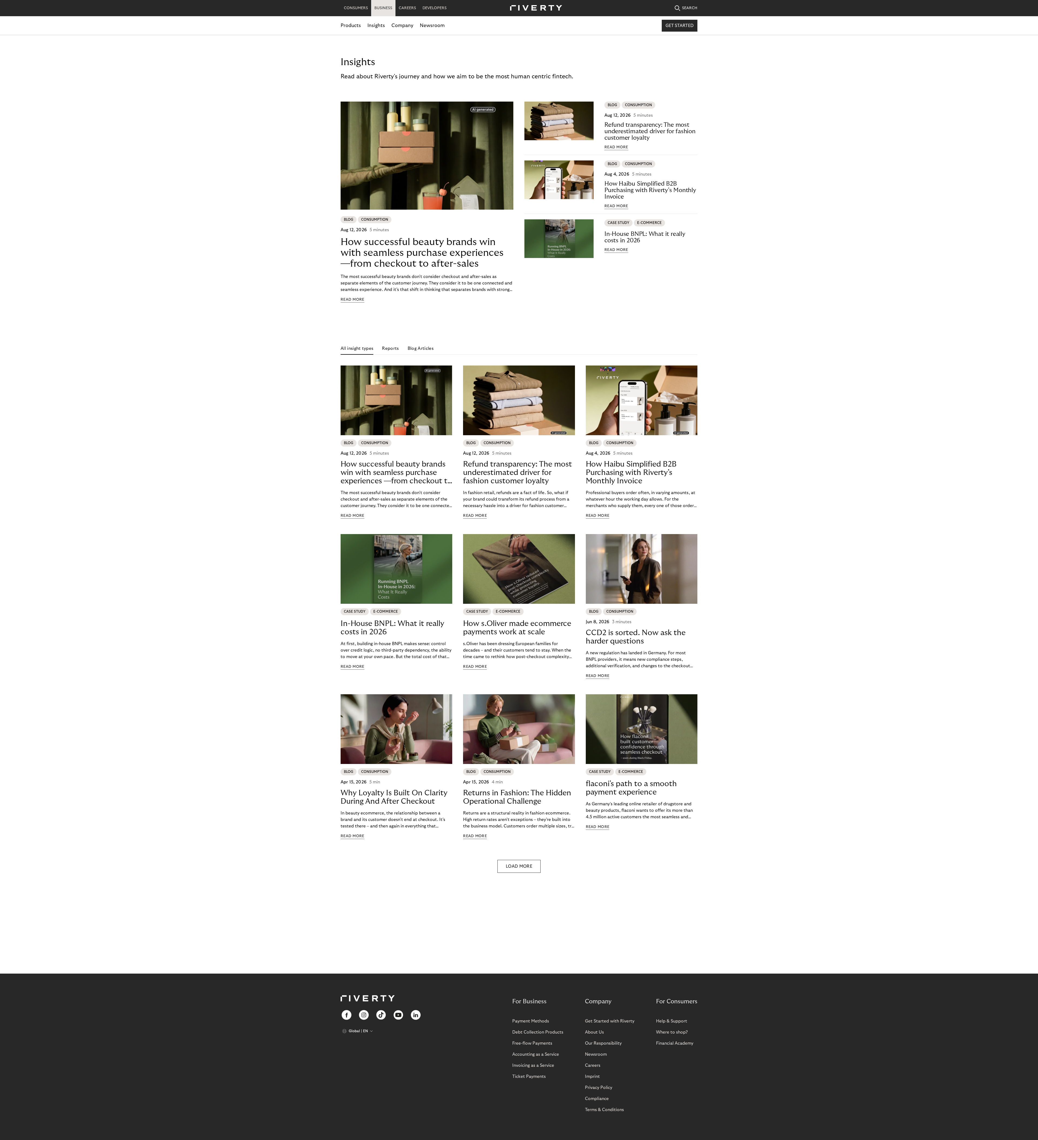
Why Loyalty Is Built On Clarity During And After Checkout (394, 797)
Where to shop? (672, 1032)
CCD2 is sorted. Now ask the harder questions (636, 637)
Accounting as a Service (535, 1054)
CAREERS (407, 8)
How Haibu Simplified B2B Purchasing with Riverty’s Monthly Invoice (650, 190)
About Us (594, 1032)
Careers (592, 1065)
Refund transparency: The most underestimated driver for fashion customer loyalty (650, 131)
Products (351, 25)
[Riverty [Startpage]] (534, 8)
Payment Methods (530, 1021)
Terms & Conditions (604, 1110)
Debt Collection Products (537, 1032)
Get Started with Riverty (609, 1021)
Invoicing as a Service (533, 1065)
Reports (390, 348)
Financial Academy (674, 1043)
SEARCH (689, 8)
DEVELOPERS (434, 8)
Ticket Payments (529, 1076)
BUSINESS (383, 8)
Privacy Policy (598, 1087)
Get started (680, 26)
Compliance (597, 1099)
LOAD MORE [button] (519, 866)
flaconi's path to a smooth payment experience (631, 788)
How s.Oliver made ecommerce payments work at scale (517, 628)
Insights (376, 25)
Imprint (592, 1076)
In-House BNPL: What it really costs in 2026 (644, 237)
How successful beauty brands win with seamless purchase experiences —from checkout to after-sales (422, 253)
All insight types (357, 348)
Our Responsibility (603, 1043)
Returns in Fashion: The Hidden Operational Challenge (517, 797)
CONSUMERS (356, 8)
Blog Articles (421, 348)
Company (402, 25)
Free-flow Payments (532, 1043)
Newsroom (432, 25)
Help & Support (671, 1021)
